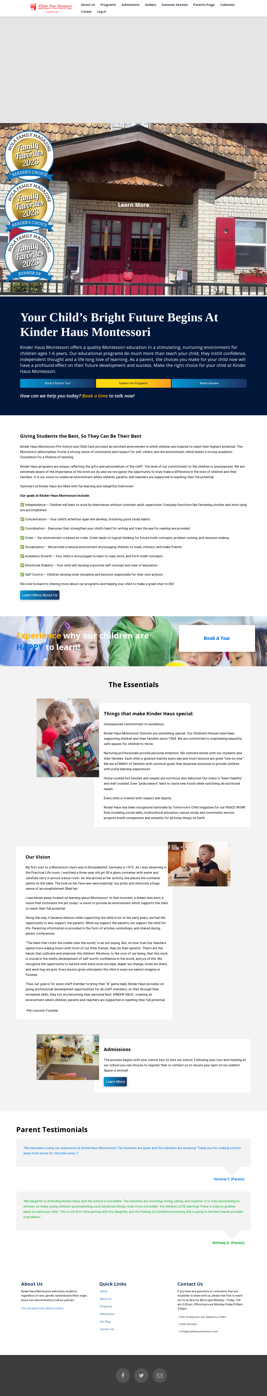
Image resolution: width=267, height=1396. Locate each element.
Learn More (133, 204)
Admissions (130, 5)
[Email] (160, 1375)
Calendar (227, 5)
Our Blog (105, 1321)
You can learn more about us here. (42, 1308)
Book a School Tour (58, 383)
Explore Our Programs (133, 383)
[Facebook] (123, 1375)
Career (86, 12)
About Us (88, 5)
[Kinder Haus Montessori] (50, 13)
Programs (108, 5)
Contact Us (107, 1329)
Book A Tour (217, 638)
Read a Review (209, 383)
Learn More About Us (39, 595)
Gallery (150, 5)
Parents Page (204, 5)
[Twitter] (141, 1375)
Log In (101, 12)
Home (103, 1291)
